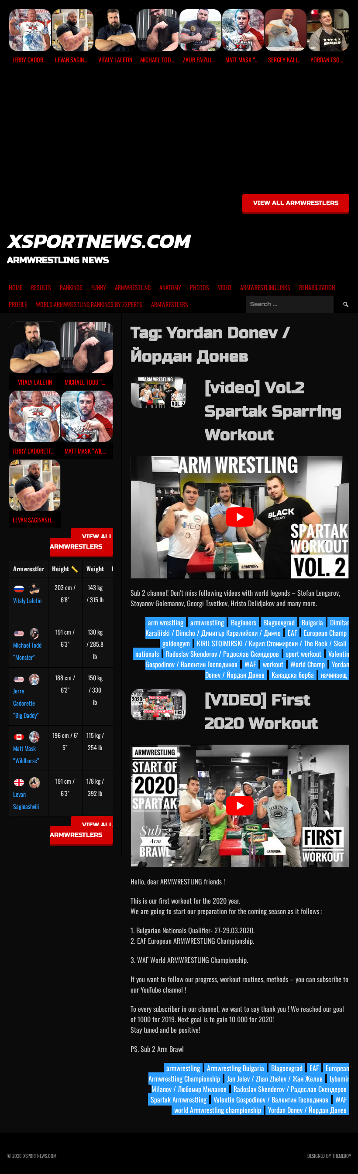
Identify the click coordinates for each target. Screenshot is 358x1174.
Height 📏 (65, 568)
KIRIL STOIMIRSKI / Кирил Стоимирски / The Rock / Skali (272, 643)
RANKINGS (71, 287)
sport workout (303, 653)
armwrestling (207, 622)
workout (273, 664)
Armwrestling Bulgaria (235, 1068)
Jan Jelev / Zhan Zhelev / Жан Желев (275, 1078)
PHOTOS (199, 287)
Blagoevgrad (279, 622)
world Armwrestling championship (217, 1110)
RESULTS (41, 287)
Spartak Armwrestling (179, 1099)
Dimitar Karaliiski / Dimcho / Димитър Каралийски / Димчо (247, 627)
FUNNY (98, 287)
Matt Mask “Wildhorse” (26, 754)
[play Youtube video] (240, 517)
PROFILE (18, 304)
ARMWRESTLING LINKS (265, 287)
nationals (147, 653)
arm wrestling (165, 622)
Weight (95, 568)
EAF (292, 633)
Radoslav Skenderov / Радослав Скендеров (222, 653)
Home (15, 287)
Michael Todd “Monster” (27, 651)
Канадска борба (293, 674)
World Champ (307, 664)
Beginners (243, 622)
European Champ (325, 633)
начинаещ (334, 674)
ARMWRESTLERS (169, 304)
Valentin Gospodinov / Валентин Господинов (270, 1099)
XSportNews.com (98, 240)
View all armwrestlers (295, 203)
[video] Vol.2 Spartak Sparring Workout (273, 411)
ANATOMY (170, 287)
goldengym (176, 643)
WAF (250, 664)
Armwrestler (28, 568)
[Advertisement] (179, 132)
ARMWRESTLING (133, 287)
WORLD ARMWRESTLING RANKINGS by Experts (89, 304)
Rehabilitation (317, 287)
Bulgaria (312, 622)
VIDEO (224, 287)
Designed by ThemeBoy (329, 1155)
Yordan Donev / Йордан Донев (307, 1110)
